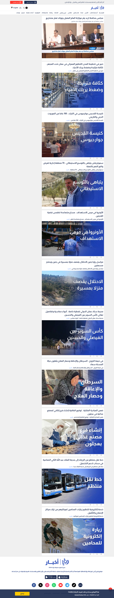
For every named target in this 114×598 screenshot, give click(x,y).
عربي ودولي (63, 12)
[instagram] (47, 585)
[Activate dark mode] (25, 8)
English (15, 7)
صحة (81, 12)
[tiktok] (74, 585)
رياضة (51, 12)
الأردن (86, 12)
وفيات (18, 12)
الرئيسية (101, 12)
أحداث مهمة (29, 12)
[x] (40, 585)
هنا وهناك (45, 12)
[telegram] (67, 585)
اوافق (22, 593)
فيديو (23, 12)
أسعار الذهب (93, 12)
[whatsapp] (54, 585)
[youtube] (61, 585)
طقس (70, 12)
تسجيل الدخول (30, 2)
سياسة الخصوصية (79, 594)
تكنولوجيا (37, 12)
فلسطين (76, 12)
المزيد (69, 70)
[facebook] (34, 585)
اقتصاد (56, 12)
